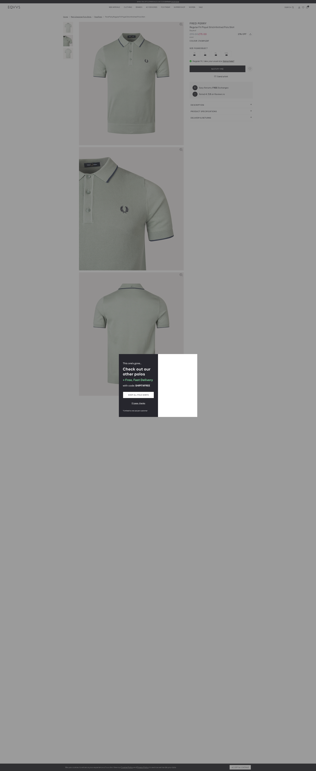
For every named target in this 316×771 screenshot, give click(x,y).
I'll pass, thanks (138, 403)
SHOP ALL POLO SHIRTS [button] (138, 395)
